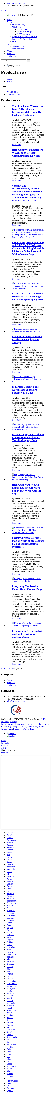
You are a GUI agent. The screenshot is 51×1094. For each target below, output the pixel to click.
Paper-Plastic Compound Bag (24, 36)
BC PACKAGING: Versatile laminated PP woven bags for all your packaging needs (28, 296)
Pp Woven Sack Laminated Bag (29, 724)
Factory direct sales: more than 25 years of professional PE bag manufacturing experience (28, 542)
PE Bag (15, 41)
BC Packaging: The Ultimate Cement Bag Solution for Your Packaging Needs (28, 437)
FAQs (9, 51)
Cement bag (22, 29)
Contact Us (11, 56)
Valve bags (16, 27)
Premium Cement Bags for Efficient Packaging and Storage (27, 339)
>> (11, 668)
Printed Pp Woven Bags (23, 729)
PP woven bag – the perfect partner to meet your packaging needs (27, 634)
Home (9, 19)
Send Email (6, 753)
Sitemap (13, 721)
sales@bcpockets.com (16, 3)
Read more (16, 144)
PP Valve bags (23, 34)
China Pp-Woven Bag (28, 726)
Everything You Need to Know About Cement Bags (27, 588)
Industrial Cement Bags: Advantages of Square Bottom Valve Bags (25, 389)
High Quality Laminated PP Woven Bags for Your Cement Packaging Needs (28, 152)
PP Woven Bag (18, 24)
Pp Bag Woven (7, 724)
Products (10, 22)
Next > (6, 668)
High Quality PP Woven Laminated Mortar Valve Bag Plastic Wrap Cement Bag (26, 489)
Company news (18, 46)
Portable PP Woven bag (22, 39)
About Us (11, 53)
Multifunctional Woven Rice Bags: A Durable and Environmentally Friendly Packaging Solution (27, 110)
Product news (18, 49)
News (9, 44)
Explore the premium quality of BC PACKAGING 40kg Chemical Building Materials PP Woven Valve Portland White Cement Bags (28, 248)
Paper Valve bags (24, 32)
